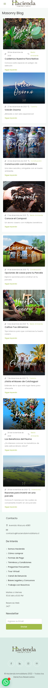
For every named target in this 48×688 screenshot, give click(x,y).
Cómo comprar (15, 553)
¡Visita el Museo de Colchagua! (21, 381)
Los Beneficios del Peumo (18, 439)
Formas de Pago (16, 558)
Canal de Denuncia (17, 576)
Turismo (34, 106)
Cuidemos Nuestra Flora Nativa (21, 58)
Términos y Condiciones (19, 562)
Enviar (24, 626)
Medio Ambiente (34, 54)
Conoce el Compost (16, 218)
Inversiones (36, 489)
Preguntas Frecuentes (18, 567)
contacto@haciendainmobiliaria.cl (22, 533)
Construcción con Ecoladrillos (21, 164)
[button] (6, 682)
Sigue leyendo (11, 70)
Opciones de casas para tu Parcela (24, 272)
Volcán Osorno (13, 109)
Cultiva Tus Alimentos (16, 327)
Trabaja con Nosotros (19, 585)
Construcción (36, 161)
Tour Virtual (13, 571)
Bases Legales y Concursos (21, 580)
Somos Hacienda (16, 549)
